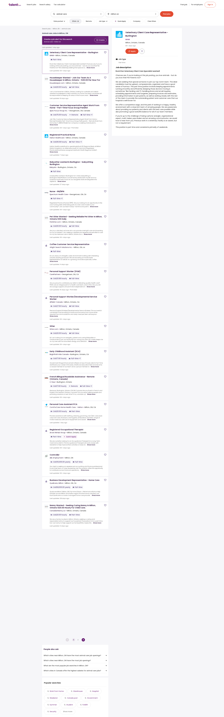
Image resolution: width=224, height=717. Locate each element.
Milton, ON (56, 28)
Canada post (72, 698)
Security (53, 711)
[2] (83, 639)
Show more (91, 68)
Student (69, 705)
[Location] (130, 14)
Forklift (85, 705)
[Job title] (75, 14)
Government (92, 698)
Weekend (53, 698)
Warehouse (78, 691)
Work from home (57, 691)
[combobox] (77, 14)
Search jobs (46, 28)
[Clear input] (101, 14)
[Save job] (105, 52)
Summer (53, 705)
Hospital (95, 691)
